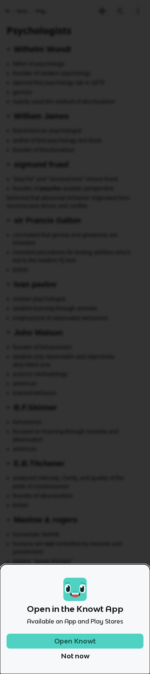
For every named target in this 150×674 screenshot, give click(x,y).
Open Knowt (75, 641)
